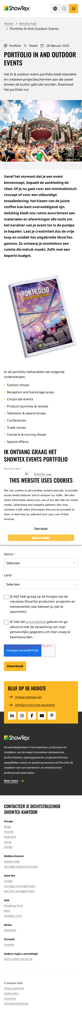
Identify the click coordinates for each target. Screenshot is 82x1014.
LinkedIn (12, 716)
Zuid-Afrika (10, 930)
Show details (41, 528)
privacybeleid (36, 622)
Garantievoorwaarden (16, 1003)
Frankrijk (9, 831)
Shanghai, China (13, 915)
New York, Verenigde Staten (19, 891)
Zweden (8, 846)
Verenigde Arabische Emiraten (21, 866)
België (7, 826)
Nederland (10, 836)
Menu (73, 8)
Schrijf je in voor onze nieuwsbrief (35, 705)
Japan (7, 910)
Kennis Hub (27, 23)
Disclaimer (10, 998)
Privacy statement (14, 988)
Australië (9, 944)
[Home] (17, 8)
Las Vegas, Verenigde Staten (19, 886)
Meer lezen (11, 780)
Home (8, 23)
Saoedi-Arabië (12, 861)
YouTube (42, 716)
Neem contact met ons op (18, 958)
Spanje (8, 842)
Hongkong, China (13, 905)
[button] (64, 8)
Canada (8, 881)
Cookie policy (11, 993)
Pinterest (52, 716)
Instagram (22, 716)
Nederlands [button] (55, 8)
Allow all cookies (41, 538)
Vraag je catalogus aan (28, 697)
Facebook (32, 716)
